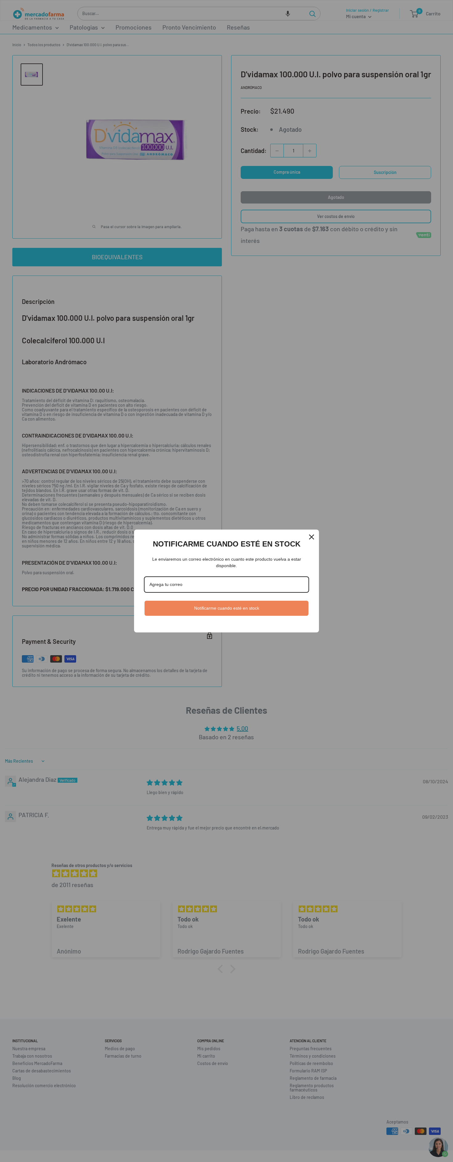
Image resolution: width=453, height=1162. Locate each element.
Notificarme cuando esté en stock (226, 608)
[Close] (311, 537)
